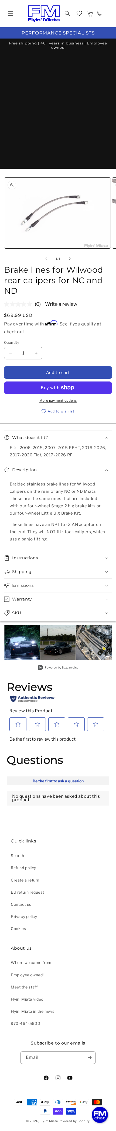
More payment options (58, 400)
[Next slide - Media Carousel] (107, 645)
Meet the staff (24, 987)
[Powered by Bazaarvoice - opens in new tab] (58, 668)
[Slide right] (70, 259)
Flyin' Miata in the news (32, 1011)
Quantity (11, 342)
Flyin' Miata (49, 1121)
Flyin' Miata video (27, 999)
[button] (11, 13)
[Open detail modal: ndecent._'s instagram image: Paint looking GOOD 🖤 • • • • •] (58, 642)
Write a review (61, 304)
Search (17, 855)
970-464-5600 (25, 1023)
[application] (100, 1115)
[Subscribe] (89, 1057)
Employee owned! (27, 975)
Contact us (21, 904)
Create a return (25, 880)
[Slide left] (46, 259)
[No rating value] (19, 304)
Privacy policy (24, 916)
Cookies (18, 928)
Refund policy (23, 867)
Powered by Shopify (74, 1121)
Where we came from (31, 962)
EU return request (27, 892)
